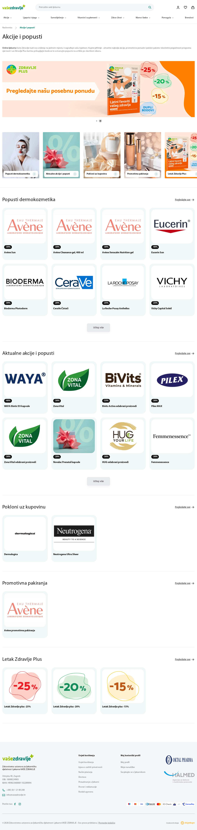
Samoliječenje (57, 18)
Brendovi (189, 18)
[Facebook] (15, 804)
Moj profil (125, 762)
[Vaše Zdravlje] (13, 7)
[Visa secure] (174, 804)
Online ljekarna (9, 48)
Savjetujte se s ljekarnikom (133, 772)
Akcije (6, 18)
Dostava (82, 777)
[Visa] (141, 804)
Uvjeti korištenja (86, 762)
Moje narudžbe (128, 767)
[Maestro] (129, 804)
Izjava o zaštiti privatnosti (90, 767)
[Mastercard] (135, 804)
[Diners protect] (179, 804)
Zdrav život (116, 18)
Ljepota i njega (30, 18)
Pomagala (166, 18)
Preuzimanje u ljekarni (88, 782)
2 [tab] (100, 121)
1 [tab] (96, 121)
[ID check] (164, 804)
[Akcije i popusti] (179, 759)
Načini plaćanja (85, 772)
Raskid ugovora (85, 792)
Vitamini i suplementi (87, 18)
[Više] (98, 89)
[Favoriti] (185, 7)
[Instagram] (20, 804)
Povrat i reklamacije (87, 787)
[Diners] (150, 804)
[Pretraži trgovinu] (150, 7)
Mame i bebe (142, 18)
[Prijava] (178, 7)
